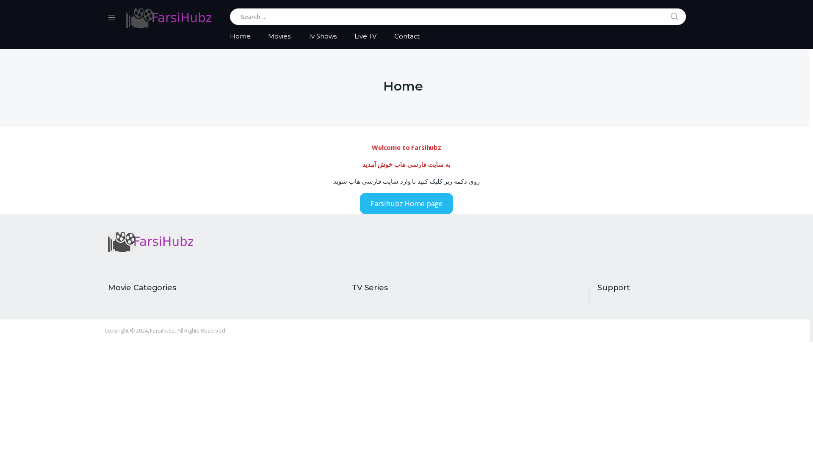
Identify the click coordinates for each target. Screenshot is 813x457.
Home (240, 36)
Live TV (365, 36)
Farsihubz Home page (406, 203)
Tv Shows (322, 36)
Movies (279, 36)
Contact (407, 36)
